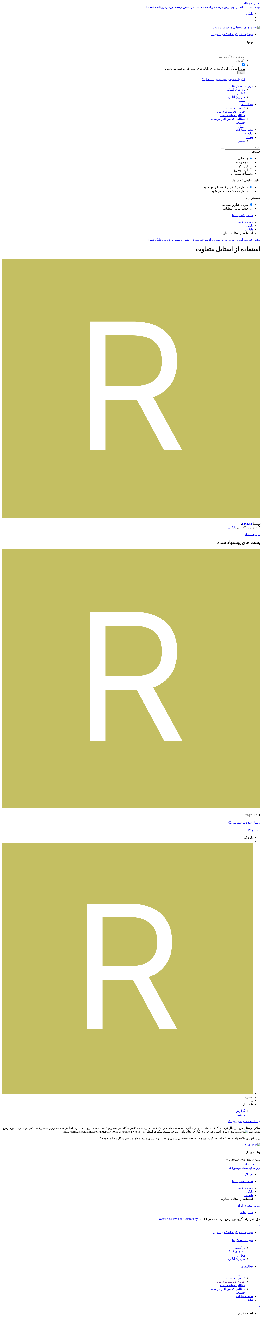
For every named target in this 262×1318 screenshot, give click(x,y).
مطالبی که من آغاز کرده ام (228, 118)
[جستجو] (222, 148)
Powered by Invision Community (177, 1219)
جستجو (240, 122)
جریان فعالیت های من (231, 111)
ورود (241, 72)
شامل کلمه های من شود (229, 191)
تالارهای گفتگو (236, 89)
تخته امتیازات (244, 129)
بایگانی (231, 527)
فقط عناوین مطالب (235, 208)
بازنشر (241, 1114)
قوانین (241, 93)
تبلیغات (248, 133)
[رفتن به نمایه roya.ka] (131, 517)
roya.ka (247, 523)
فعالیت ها (247, 104)
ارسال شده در (244, 822)
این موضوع (241, 170)
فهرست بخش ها (242, 86)
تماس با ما (246, 1212)
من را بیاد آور (237, 68)
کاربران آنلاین (236, 97)
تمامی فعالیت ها (234, 107)
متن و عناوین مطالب (235, 204)
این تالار (243, 166)
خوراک (248, 1174)
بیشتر (241, 100)
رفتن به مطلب (251, 3)
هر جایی (243, 158)
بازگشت (240, 1247)
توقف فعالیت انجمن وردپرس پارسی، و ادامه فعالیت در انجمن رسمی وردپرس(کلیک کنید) (204, 7)
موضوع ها (241, 162)
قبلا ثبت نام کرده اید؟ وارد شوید (232, 34)
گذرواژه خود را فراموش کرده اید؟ (223, 79)
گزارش (240, 1110)
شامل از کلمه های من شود (226, 187)
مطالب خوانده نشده (232, 115)
